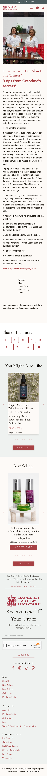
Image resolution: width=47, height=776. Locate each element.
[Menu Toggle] (31, 7)
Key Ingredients (9, 697)
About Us (6, 710)
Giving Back (7, 718)
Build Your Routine (10, 746)
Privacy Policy (33, 772)
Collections (7, 693)
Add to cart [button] (23, 547)
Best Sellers (7, 689)
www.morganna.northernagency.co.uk (19, 269)
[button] (43, 8)
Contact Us (7, 742)
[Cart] (37, 7)
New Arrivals (7, 685)
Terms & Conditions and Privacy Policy (19, 726)
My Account (7, 738)
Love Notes (7, 754)
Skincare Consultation (11, 750)
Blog (4, 722)
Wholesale (7, 758)
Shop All (5, 681)
